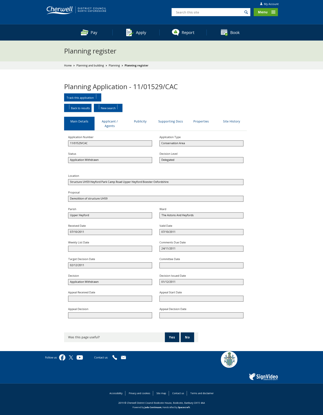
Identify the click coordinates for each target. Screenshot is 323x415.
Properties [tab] (201, 121)
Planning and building (90, 65)
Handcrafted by (176, 407)
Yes (174, 338)
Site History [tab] (231, 121)
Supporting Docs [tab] (170, 121)
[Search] (246, 12)
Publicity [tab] (140, 121)
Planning (114, 65)
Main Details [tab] (79, 121)
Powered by (147, 407)
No (189, 338)
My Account (271, 4)
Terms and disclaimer (202, 393)
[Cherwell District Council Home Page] (76, 10)
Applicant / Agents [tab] (110, 123)
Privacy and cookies (139, 393)
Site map (161, 393)
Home (68, 65)
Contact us (178, 393)
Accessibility (116, 393)
